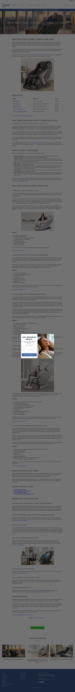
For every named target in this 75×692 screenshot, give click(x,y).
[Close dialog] (53, 335)
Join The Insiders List (29, 354)
